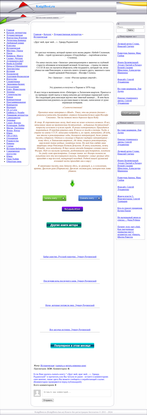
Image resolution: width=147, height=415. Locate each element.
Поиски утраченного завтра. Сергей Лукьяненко (127, 100)
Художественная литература (68, 34)
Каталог (48, 34)
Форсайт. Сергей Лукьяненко (125, 80)
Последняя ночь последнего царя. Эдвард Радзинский (69, 281)
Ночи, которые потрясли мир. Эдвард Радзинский (69, 305)
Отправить (48, 400)
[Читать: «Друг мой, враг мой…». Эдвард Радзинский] (54, 200)
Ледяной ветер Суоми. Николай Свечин (128, 45)
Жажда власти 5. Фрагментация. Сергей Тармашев (128, 199)
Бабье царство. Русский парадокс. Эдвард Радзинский (69, 256)
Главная (37, 34)
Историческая (40, 37)
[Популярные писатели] (130, 115)
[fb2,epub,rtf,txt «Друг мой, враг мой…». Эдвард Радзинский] (72, 210)
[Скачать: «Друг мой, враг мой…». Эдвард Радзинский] (90, 200)
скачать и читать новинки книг (71, 365)
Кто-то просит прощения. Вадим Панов (129, 209)
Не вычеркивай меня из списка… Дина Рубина (129, 218)
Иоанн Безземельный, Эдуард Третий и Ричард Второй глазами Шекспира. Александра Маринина (129, 67)
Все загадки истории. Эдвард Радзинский (70, 329)
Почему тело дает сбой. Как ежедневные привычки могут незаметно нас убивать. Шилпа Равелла (128, 231)
